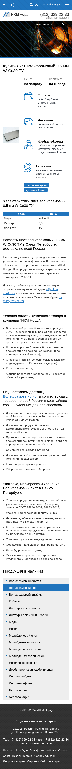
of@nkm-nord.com (41, 743)
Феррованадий (19, 697)
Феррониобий (18, 690)
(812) (54, 14)
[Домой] (4, 4)
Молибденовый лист (23, 635)
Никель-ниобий (22, 755)
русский (46, 4)
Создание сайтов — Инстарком (36, 721)
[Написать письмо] (10, 4)
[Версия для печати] (31, 4)
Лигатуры (53, 761)
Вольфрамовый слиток (25, 581)
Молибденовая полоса (24, 642)
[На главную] (16, 14)
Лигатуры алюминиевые (25, 608)
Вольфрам (37, 750)
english (58, 4)
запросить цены (36, 185)
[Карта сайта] (17, 4)
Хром (6, 755)
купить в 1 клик (36, 190)
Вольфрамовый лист (20, 396)
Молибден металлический (27, 656)
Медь (13, 622)
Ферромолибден (20, 676)
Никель (14, 628)
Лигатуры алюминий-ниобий (28, 615)
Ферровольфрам (20, 683)
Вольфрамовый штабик (25, 594)
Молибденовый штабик (25, 649)
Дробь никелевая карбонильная (31, 669)
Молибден (21, 750)
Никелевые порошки (23, 662)
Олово (62, 750)
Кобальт (14, 601)
